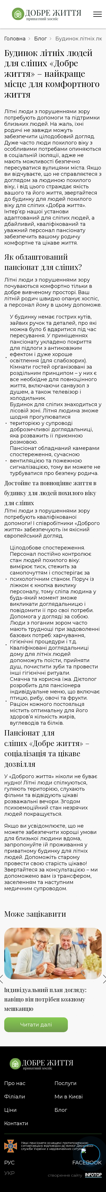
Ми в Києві (69, 1097)
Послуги (66, 1083)
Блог (40, 39)
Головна (15, 39)
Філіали (14, 1097)
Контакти (16, 1123)
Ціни (10, 1110)
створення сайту (65, 1175)
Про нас (14, 1083)
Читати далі (36, 1025)
